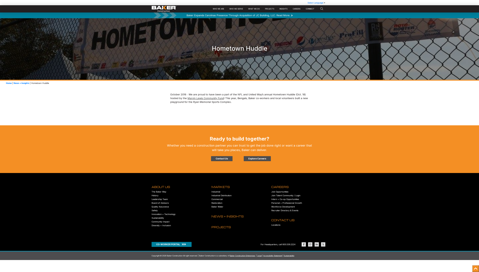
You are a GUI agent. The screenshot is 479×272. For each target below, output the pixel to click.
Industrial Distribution (221, 195)
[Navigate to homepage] (164, 9)
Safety (155, 210)
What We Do (254, 9)
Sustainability (158, 218)
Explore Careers (257, 158)
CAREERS (280, 187)
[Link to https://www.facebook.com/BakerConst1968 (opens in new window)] (303, 244)
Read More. (283, 15)
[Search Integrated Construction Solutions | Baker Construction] (321, 8)
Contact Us (222, 158)
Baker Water (217, 206)
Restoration (216, 203)
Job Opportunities (279, 191)
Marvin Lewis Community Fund (205, 98)
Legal (259, 256)
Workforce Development (283, 206)
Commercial (217, 199)
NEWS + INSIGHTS (227, 216)
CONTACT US (283, 220)
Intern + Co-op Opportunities (285, 199)
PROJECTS (221, 227)
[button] (475, 268)
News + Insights (21, 83)
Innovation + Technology (164, 214)
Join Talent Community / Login (285, 195)
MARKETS (220, 187)
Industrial (215, 191)
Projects (269, 9)
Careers (296, 9)
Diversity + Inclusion (161, 225)
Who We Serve (236, 9)
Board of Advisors (160, 203)
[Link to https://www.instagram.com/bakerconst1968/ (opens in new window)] (310, 244)
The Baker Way (159, 191)
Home (9, 83)
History (155, 195)
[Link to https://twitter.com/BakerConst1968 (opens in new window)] (323, 244)
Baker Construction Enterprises (242, 256)
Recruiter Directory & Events (284, 210)
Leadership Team (160, 199)
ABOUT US (161, 187)
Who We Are (218, 9)
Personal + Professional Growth (286, 203)
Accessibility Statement (272, 256)
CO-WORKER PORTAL (168, 244)
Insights (284, 9)
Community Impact (160, 221)
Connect (310, 9)
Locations (275, 225)
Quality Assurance (160, 206)
